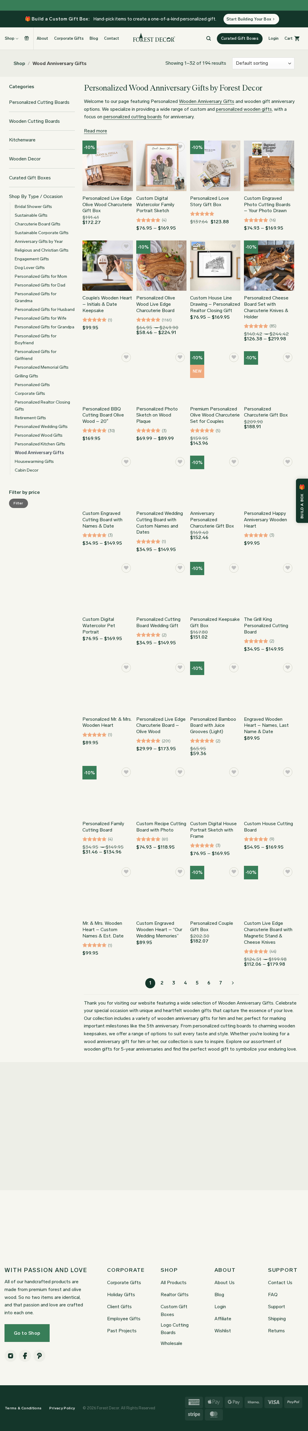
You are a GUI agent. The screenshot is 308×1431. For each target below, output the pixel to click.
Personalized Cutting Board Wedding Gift (158, 622)
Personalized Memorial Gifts (42, 367)
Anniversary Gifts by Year (39, 241)
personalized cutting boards (132, 116)
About (42, 38)
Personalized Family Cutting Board (103, 827)
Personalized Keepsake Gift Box (215, 622)
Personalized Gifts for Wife (40, 318)
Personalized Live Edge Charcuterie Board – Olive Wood (161, 725)
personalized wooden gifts (244, 109)
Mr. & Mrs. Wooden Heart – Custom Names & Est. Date (103, 929)
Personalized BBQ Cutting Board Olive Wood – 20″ (103, 415)
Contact (111, 38)
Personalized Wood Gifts (39, 435)
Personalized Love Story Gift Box (209, 201)
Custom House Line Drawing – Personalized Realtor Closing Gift (215, 304)
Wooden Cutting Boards (34, 121)
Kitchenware (22, 140)
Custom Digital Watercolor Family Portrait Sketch (155, 204)
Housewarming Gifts (34, 461)
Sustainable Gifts (31, 215)
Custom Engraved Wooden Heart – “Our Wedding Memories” (159, 929)
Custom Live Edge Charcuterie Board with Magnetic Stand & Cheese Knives (268, 932)
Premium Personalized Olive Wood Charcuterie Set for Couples (215, 415)
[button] (274, 38)
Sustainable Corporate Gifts (42, 232)
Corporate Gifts (69, 38)
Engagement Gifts (32, 259)
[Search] (208, 38)
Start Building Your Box (248, 19)
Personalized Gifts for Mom (41, 276)
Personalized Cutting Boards (39, 102)
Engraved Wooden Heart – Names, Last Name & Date (266, 725)
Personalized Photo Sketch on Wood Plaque (157, 415)
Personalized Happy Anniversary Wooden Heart (265, 519)
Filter (18, 503)
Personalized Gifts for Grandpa (44, 327)
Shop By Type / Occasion (36, 196)
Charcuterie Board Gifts (37, 224)
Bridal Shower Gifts (33, 206)
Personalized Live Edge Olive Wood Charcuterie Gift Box (107, 204)
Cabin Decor (26, 470)
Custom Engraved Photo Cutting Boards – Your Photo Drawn (267, 204)
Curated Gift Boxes (30, 178)
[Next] (232, 983)
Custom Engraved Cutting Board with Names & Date (102, 519)
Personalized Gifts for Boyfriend (36, 339)
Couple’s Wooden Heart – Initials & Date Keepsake (107, 304)
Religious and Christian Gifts (42, 250)
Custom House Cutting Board (268, 827)
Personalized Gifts (32, 384)
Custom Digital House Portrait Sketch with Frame (213, 830)
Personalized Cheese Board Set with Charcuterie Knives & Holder (266, 307)
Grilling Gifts (26, 376)
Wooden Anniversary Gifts (206, 101)
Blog (94, 38)
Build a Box (27, 38)
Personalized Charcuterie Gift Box (266, 412)
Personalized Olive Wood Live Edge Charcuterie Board (155, 304)
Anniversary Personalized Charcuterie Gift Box (212, 519)
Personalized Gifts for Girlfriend (36, 355)
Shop (19, 63)
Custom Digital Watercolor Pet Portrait (98, 625)
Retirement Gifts (30, 417)
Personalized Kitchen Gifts (40, 444)
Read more (95, 131)
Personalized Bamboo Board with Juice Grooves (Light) (213, 725)
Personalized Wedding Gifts (41, 426)
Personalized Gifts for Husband (45, 309)
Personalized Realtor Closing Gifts (42, 405)
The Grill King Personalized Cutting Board (266, 625)
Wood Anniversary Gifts (39, 452)
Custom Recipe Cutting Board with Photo (161, 827)
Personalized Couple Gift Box (211, 926)
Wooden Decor (25, 159)
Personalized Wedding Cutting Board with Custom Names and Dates (159, 522)
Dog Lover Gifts (30, 267)
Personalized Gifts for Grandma (36, 297)
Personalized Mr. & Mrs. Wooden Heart (107, 722)
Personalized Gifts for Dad (40, 285)
